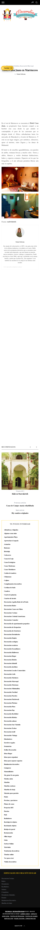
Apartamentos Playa (10, 537)
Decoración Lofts (9, 674)
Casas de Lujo (8, 558)
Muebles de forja (9, 789)
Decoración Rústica (10, 717)
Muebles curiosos (9, 786)
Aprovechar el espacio (11, 540)
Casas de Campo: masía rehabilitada (20, 504)
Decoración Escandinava (12, 649)
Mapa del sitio (8, 918)
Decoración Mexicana (11, 685)
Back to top (18, 926)
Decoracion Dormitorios (12, 634)
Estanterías (7, 746)
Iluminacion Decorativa (9, 900)
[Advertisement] (20, 42)
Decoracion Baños (10, 605)
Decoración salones (10, 721)
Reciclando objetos (10, 825)
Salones (4, 889)
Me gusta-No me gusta (11, 775)
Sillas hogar (8, 836)
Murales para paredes (11, 793)
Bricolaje (7, 551)
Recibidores (5, 887)
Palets (6, 797)
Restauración (8, 833)
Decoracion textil (9, 732)
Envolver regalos (9, 742)
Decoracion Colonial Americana (14, 616)
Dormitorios (5, 884)
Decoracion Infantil (10, 663)
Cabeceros (7, 555)
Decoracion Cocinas (10, 613)
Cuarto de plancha (10, 595)
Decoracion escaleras (11, 645)
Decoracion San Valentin (12, 724)
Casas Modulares (9, 569)
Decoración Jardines (11, 667)
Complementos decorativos (13, 584)
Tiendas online (9, 854)
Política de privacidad (17, 916)
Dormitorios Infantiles (8, 895)
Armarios (7, 544)
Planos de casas (9, 804)
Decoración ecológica (11, 641)
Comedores (5, 892)
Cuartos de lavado (10, 598)
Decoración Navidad (10, 692)
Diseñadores (8, 739)
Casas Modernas (9, 566)
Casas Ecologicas (9, 562)
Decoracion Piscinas (10, 703)
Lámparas (7, 768)
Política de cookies (31, 916)
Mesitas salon (8, 779)
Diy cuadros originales (20, 511)
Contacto (34, 914)
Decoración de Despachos (12, 627)
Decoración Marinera (11, 678)
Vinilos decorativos (10, 862)
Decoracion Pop (9, 710)
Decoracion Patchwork (11, 699)
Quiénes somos (25, 914)
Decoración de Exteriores (12, 631)
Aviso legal (5, 916)
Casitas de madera (10, 573)
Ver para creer (9, 858)
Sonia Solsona (21, 74)
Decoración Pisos (9, 706)
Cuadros (7, 591)
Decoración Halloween (11, 652)
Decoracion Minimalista (12, 688)
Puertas (6, 811)
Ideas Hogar (8, 753)
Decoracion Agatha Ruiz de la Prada (16, 602)
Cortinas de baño (9, 587)
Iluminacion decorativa (11, 764)
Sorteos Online (9, 844)
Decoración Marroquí (27, 66)
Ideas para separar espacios (13, 761)
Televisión (7, 847)
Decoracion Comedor (11, 620)
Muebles (7, 782)
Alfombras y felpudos (11, 530)
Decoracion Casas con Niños (13, 609)
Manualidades (8, 771)
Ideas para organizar (11, 757)
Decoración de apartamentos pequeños (17, 623)
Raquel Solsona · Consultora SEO (25, 918)
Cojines (6, 580)
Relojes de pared (9, 829)
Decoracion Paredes (10, 696)
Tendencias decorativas (11, 851)
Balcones (7, 548)
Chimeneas (7, 577)
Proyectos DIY (9, 807)
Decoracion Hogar (10, 656)
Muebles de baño (7, 903)
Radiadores (8, 818)
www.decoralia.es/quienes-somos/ (13, 267)
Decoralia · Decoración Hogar (14, 911)
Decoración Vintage (10, 735)
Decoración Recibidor (11, 714)
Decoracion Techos (10, 728)
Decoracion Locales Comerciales (14, 670)
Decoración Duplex (10, 638)
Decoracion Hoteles (13, 66)
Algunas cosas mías (10, 533)
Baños (3, 881)
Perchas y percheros (10, 800)
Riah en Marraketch (20, 494)
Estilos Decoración (10, 750)
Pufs (5, 815)
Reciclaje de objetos (10, 822)
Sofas (6, 840)
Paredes (4, 898)
